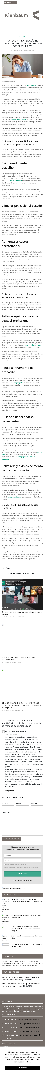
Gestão (22, 36)
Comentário (7, 812)
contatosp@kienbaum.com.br (29, 1020)
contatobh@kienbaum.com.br (30, 1027)
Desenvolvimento (8, 1044)
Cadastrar (22, 874)
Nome (5, 803)
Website (34, 803)
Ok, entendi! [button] (22, 1067)
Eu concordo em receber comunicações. (15, 864)
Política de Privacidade (32, 867)
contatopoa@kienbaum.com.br (29, 1024)
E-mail (19, 803)
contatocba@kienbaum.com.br (30, 1035)
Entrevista (6, 1046)
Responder (9, 790)
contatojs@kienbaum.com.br (29, 1031)
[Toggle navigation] (40, 3)
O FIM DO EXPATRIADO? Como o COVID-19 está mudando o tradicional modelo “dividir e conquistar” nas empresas (22, 705)
